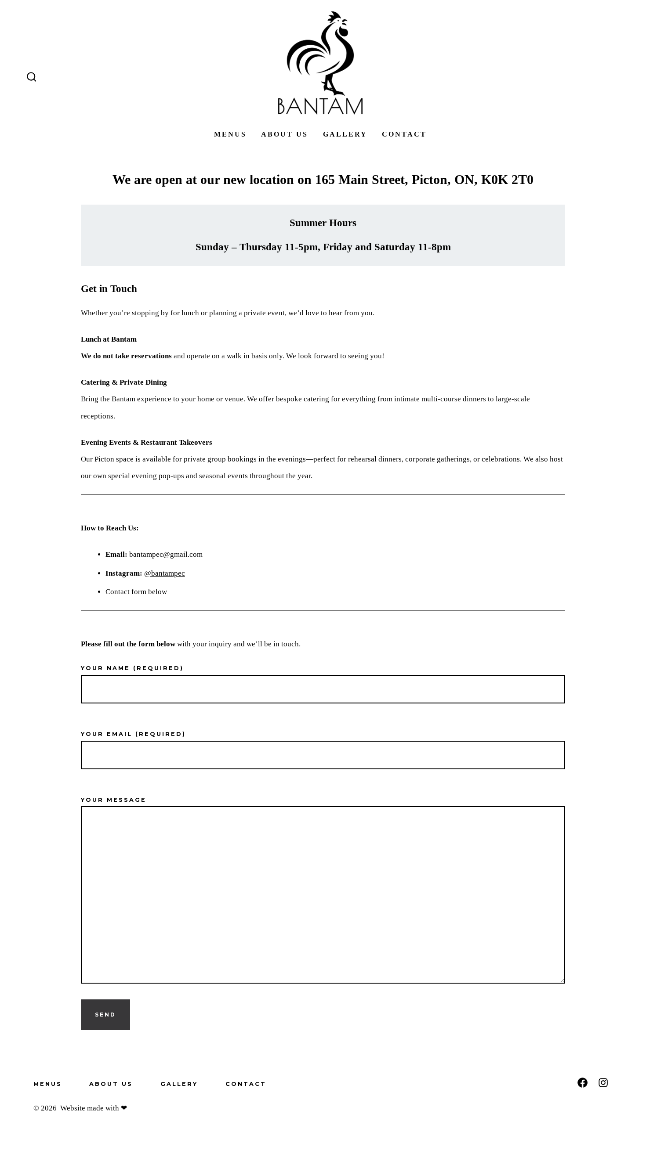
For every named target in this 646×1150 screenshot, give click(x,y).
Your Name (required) (132, 668)
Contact (404, 134)
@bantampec (164, 573)
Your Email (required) (133, 734)
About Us (284, 134)
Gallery (345, 134)
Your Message (113, 800)
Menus (230, 134)
